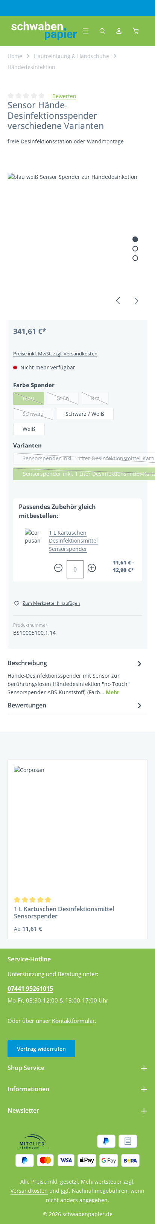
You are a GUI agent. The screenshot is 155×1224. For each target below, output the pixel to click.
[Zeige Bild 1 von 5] (135, 239)
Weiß (29, 428)
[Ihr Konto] (118, 30)
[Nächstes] (136, 301)
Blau (33, 400)
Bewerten (64, 96)
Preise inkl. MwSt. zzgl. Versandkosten (55, 353)
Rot (100, 400)
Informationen (28, 1088)
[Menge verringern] (58, 569)
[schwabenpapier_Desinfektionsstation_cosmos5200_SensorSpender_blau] (77, 243)
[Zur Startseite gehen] (44, 31)
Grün (67, 400)
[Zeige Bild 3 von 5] (135, 258)
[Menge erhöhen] (91, 569)
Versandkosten (29, 1190)
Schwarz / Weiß (84, 413)
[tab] (76, 677)
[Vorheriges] (118, 301)
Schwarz (38, 415)
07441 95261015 (30, 988)
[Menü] (85, 30)
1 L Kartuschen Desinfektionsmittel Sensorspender (73, 540)
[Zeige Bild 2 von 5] (135, 248)
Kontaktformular (73, 1020)
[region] (77, 243)
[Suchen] (102, 30)
